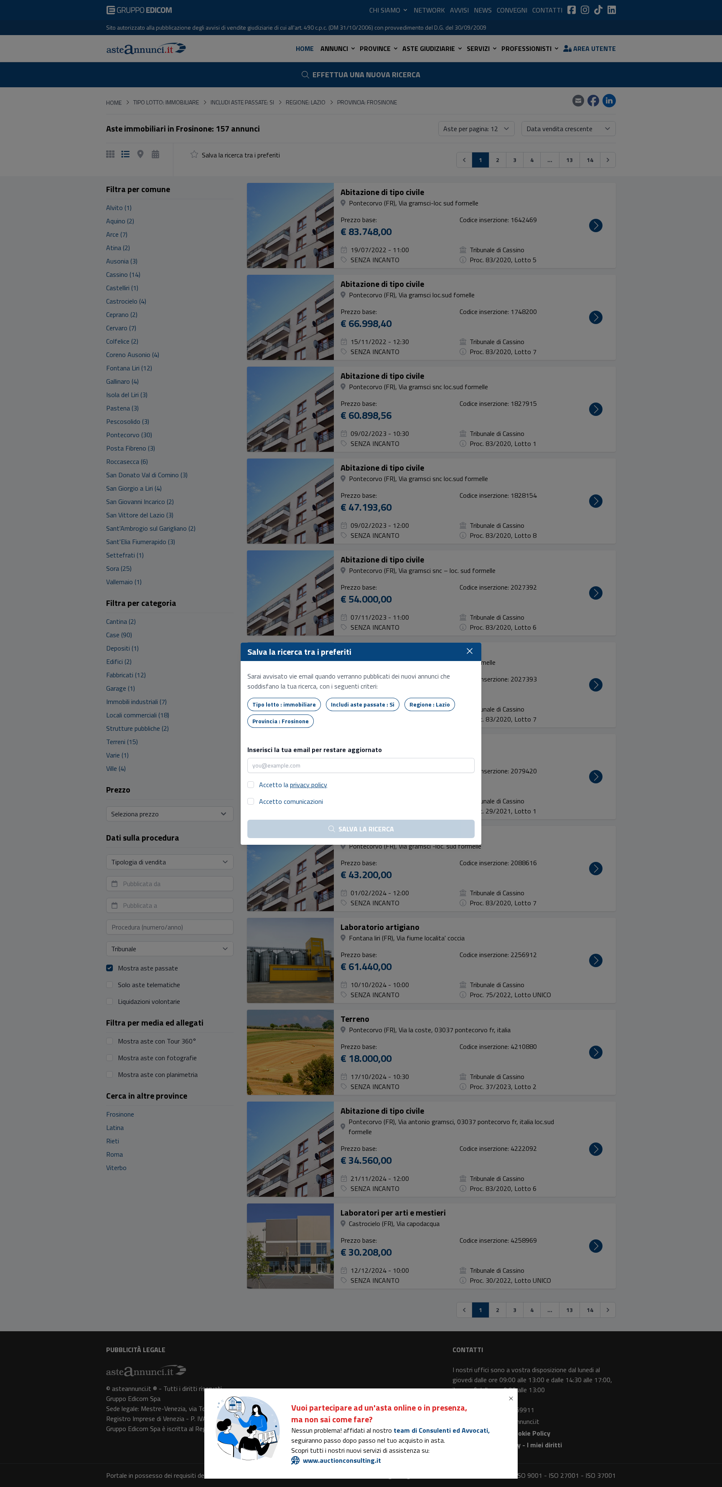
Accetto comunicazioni (291, 801)
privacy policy (308, 785)
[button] (513, 1398)
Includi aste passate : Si (362, 704)
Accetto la (293, 785)
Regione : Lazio (429, 704)
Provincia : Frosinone (280, 721)
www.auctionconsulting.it (342, 1460)
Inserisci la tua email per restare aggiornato (314, 750)
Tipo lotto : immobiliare (284, 704)
